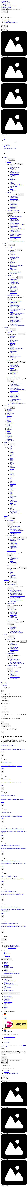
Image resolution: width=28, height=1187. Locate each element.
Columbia (12, 463)
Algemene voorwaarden (9, 1037)
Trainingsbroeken (14, 544)
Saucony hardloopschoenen (16, 600)
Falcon (11, 470)
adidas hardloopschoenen (15, 590)
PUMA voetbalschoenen (15, 529)
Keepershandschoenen (15, 557)
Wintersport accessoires (15, 237)
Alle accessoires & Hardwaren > (17, 241)
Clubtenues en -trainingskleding (17, 539)
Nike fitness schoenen (15, 659)
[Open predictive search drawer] (4, 138)
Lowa (11, 481)
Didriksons (12, 467)
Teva (11, 508)
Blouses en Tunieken (14, 167)
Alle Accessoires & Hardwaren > (17, 325)
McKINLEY (13, 484)
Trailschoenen (13, 601)
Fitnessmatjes (13, 674)
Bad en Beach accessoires (16, 301)
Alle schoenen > (13, 208)
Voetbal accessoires (14, 235)
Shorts (11, 182)
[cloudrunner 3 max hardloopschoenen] (10, 845)
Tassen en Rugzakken (15, 231)
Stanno (11, 507)
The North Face (13, 511)
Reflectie (12, 629)
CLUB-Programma (8, 983)
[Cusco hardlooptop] (6, 778)
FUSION (12, 474)
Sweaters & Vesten (14, 650)
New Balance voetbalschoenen (17, 530)
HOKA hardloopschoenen (16, 594)
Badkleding (12, 165)
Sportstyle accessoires (15, 230)
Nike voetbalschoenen (15, 526)
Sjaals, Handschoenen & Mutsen (17, 309)
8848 (11, 448)
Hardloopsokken (13, 617)
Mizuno (11, 486)
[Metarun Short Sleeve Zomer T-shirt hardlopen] (12, 829)
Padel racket (6, 1000)
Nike (11, 489)
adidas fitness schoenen (15, 660)
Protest (11, 494)
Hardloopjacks (13, 615)
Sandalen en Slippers (14, 200)
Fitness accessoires (14, 219)
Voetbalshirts (13, 540)
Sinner (11, 503)
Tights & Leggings (14, 647)
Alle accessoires (13, 563)
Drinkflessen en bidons (15, 631)
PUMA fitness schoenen (15, 662)
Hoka (11, 478)
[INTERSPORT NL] (6, 7)
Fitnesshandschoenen (15, 677)
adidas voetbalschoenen (15, 528)
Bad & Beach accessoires (16, 216)
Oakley (11, 492)
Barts (11, 455)
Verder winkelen (4, 700)
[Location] (4, 140)
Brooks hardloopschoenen (16, 593)
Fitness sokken (13, 675)
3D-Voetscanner (7, 987)
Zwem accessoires (14, 239)
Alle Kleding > (13, 190)
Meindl (11, 485)
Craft (11, 465)
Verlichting (12, 628)
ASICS (11, 451)
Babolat (11, 454)
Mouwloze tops (13, 644)
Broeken (12, 168)
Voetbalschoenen (14, 204)
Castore (11, 462)
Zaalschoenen (13, 207)
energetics (12, 469)
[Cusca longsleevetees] (6, 762)
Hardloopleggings (14, 612)
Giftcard (5, 989)
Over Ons (6, 979)
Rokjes (11, 180)
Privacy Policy (7, 1039)
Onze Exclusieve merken (9, 980)
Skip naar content (5, 1)
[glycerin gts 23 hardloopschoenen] (9, 923)
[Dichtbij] (2, 722)
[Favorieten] (15, 142)
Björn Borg (12, 456)
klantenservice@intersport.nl (13, 946)
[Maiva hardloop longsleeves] (8, 745)
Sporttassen (12, 673)
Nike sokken (7, 999)
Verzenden (6, 965)
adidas (11, 450)
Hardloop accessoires (15, 305)
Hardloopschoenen (14, 197)
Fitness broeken (13, 648)
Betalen (5, 963)
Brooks (11, 458)
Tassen (11, 561)
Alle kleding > (13, 358)
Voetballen (12, 559)
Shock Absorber (13, 501)
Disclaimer (6, 1042)
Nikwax (11, 490)
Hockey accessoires (14, 222)
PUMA (11, 497)
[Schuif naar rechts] (5, 939)
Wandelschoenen (14, 205)
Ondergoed (12, 176)
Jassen (11, 171)
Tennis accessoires (14, 233)
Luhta (11, 482)
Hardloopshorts (13, 613)
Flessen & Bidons (14, 671)
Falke (11, 471)
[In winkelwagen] (2, 755)
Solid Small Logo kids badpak (11, 22)
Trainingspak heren (8, 998)
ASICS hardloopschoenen (16, 592)
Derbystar (12, 466)
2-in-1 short (6, 19)
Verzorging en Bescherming (16, 234)
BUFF (11, 460)
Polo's (11, 178)
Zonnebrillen (13, 238)
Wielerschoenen (13, 290)
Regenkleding (13, 179)
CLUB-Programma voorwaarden (11, 973)
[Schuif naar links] (2, 939)
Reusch (11, 499)
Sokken (11, 227)
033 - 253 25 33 (12, 948)
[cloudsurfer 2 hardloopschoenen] (9, 876)
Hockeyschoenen (14, 199)
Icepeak (11, 479)
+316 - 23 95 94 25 (13, 945)
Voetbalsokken (13, 562)
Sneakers (12, 201)
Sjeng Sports (13, 504)
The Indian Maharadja (15, 509)
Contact (5, 969)
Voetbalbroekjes (13, 543)
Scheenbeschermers (14, 558)
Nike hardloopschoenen (15, 597)
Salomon (12, 500)
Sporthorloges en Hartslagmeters (17, 228)
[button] (4, 150)
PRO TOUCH (13, 496)
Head (11, 477)
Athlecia (12, 452)
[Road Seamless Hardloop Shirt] (8, 891)
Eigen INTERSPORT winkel (10, 984)
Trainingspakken (13, 269)
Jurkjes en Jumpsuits (14, 172)
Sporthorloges (13, 625)
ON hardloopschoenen (15, 598)
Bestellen (6, 962)
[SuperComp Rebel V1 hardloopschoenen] (11, 907)
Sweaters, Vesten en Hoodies (16, 185)
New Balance (13, 488)
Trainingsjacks (13, 546)
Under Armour (13, 512)
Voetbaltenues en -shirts (15, 272)
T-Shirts (11, 189)
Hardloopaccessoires (14, 220)
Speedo (11, 505)
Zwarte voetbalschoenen (15, 532)
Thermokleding (13, 186)
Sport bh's (12, 183)
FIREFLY (12, 473)
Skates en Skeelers (14, 226)
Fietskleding (12, 170)
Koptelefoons (13, 627)
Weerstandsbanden (14, 678)
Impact (5, 982)
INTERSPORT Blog (9, 990)
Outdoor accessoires (14, 223)
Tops (11, 187)
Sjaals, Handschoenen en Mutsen (17, 224)
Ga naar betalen (4, 712)
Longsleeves (12, 175)
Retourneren (6, 966)
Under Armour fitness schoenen (17, 663)
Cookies (5, 970)
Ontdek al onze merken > (16, 514)
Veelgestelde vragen (8, 967)
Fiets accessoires (13, 218)
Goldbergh (12, 475)
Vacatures (6, 986)
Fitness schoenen (14, 196)
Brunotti (11, 459)
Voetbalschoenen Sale (15, 533)
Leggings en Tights (14, 174)
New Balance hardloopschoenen (17, 596)
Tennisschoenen (13, 203)
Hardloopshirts (13, 609)
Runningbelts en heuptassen (16, 632)
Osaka (11, 493)
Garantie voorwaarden (9, 971)
